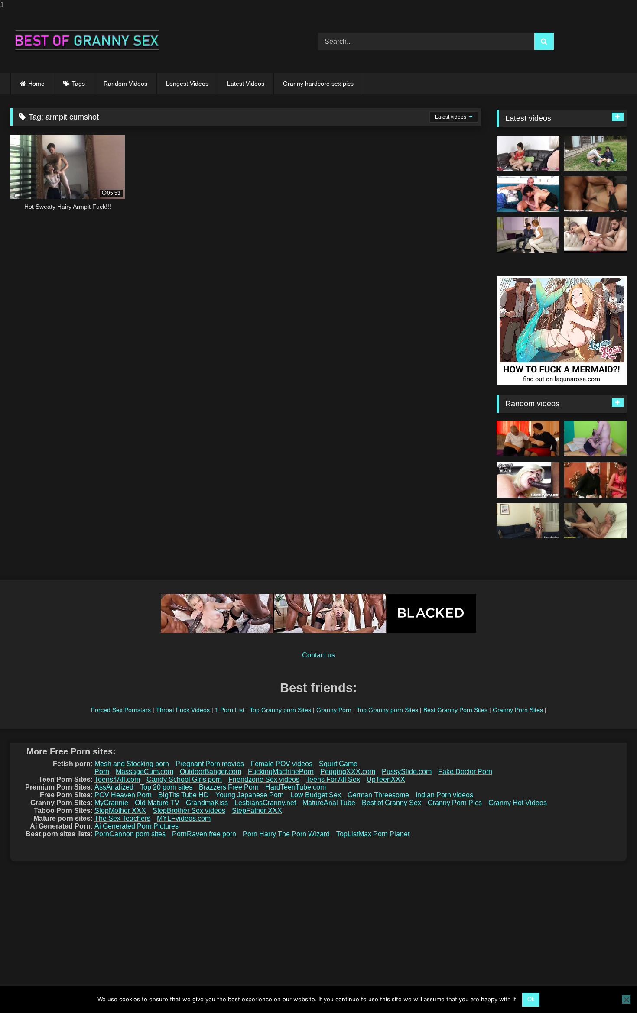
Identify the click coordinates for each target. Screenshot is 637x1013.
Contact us (318, 655)
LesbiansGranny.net (265, 802)
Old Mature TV (157, 802)
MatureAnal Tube (328, 802)
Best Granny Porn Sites (455, 709)
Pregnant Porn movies (210, 763)
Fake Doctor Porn (465, 771)
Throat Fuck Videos (183, 709)
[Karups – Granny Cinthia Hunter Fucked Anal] (595, 235)
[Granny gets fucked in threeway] (528, 153)
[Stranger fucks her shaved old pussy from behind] (528, 521)
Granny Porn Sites (518, 709)
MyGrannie (111, 802)
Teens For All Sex (333, 779)
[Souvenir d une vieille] (595, 480)
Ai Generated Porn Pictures (136, 826)
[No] (626, 999)
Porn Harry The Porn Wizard (286, 834)
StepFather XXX (257, 810)
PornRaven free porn (204, 834)
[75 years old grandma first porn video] (595, 521)
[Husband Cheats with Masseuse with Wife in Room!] (595, 194)
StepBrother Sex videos (189, 810)
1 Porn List (229, 709)
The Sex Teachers (122, 818)
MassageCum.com (144, 771)
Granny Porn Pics (455, 802)
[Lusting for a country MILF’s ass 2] (595, 153)
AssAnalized (113, 787)
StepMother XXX (120, 810)
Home (36, 83)
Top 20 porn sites (166, 787)
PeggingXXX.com (347, 771)
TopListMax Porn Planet (373, 834)
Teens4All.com (117, 779)
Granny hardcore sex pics (318, 83)
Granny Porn (333, 709)
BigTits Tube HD (183, 795)
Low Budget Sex (315, 795)
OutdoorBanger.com (210, 771)
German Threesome (378, 795)
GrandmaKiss (207, 802)
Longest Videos (187, 83)
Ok (531, 999)
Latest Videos (245, 83)
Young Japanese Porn (249, 795)
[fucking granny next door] (528, 235)
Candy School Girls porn (184, 779)
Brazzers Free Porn (229, 787)
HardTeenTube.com (295, 787)
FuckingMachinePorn (281, 771)
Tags (78, 83)
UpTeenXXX (386, 779)
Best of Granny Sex (391, 802)
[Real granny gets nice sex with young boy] (595, 438)
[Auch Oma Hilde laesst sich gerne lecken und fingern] (528, 438)
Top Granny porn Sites (280, 709)
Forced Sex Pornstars (121, 709)
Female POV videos (281, 763)
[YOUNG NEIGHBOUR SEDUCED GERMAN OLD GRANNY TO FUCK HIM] (528, 194)
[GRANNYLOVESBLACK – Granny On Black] (528, 480)
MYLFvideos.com (184, 818)
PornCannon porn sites (130, 834)
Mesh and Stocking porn (131, 763)
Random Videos (125, 83)
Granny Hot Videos (517, 802)
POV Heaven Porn (123, 795)
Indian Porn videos (444, 795)
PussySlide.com (407, 771)
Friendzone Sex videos (263, 779)
